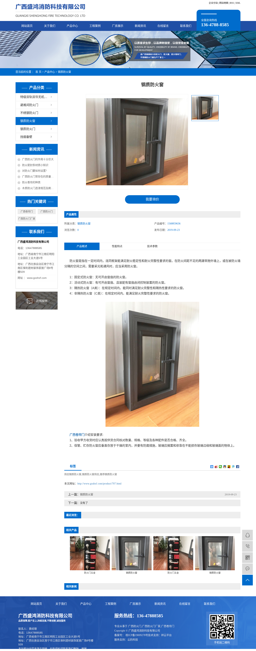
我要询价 (152, 199)
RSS (232, 3)
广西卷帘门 (27, 211)
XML (237, 3)
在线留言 (163, 25)
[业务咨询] (247, 535)
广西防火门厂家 (26, 218)
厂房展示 (117, 25)
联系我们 (185, 25)
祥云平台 (166, 635)
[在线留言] (247, 569)
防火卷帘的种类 (31, 182)
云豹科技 (132, 639)
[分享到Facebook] (237, 466)
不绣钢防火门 (29, 112)
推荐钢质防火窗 (108, 474)
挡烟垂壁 (26, 136)
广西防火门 (46, 211)
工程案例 (95, 25)
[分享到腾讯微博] (233, 466)
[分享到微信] (220, 466)
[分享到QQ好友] (224, 466)
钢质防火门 (27, 129)
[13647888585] (247, 546)
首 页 (38, 71)
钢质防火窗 (64, 71)
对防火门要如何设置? (34, 170)
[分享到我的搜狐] (229, 466)
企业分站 (213, 3)
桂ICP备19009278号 (137, 635)
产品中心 (72, 25)
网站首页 (27, 25)
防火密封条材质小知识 (35, 165)
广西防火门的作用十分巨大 (38, 159)
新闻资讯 (140, 25)
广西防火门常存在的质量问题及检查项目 (39, 176)
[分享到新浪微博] (216, 466)
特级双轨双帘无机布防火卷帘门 (39, 97)
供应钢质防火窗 (72, 474)
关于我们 (49, 25)
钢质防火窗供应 (90, 474)
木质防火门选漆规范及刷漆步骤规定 (39, 188)
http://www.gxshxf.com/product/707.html (99, 483)
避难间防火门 (29, 105)
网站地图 (223, 3)
